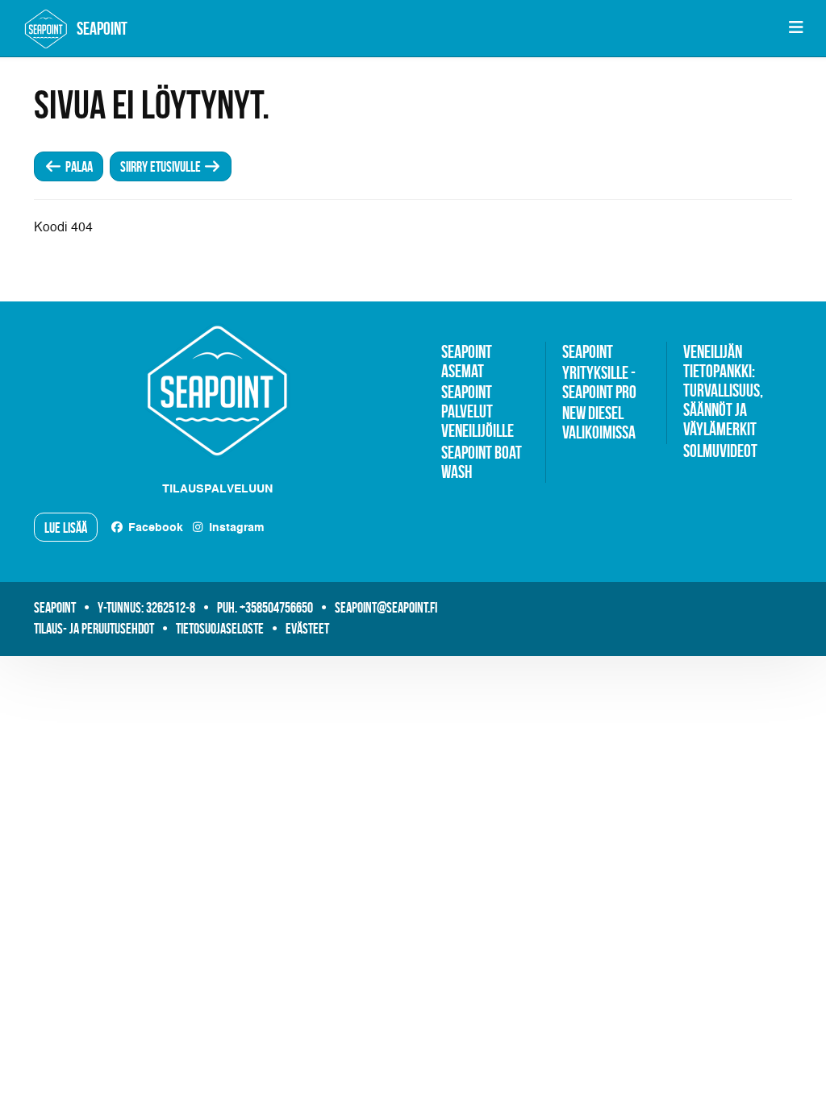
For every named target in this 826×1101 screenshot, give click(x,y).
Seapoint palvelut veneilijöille (477, 411)
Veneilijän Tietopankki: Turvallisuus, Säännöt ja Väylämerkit (723, 390)
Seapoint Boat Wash (481, 461)
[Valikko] (796, 28)
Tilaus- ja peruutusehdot (94, 629)
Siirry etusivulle (161, 167)
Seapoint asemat (466, 361)
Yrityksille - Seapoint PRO (599, 382)
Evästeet (307, 629)
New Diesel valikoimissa (599, 422)
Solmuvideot (720, 450)
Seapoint (587, 351)
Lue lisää (65, 528)
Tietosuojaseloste (220, 629)
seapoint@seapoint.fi (386, 608)
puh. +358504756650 (265, 608)
